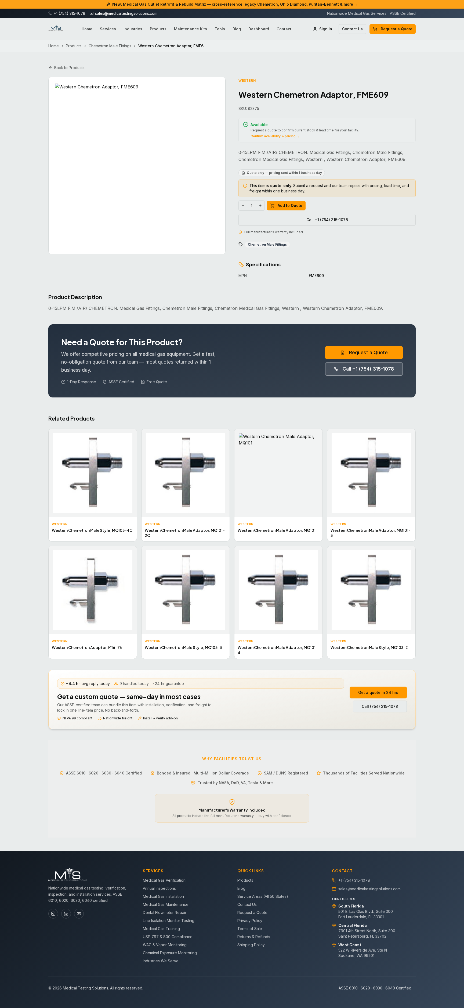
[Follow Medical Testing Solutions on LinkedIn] (66, 914)
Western (247, 80)
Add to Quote (290, 205)
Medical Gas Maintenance (166, 904)
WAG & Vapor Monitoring (165, 944)
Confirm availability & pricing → (275, 136)
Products (158, 29)
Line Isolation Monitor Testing (168, 920)
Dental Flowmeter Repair (164, 912)
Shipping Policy (251, 944)
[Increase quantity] (260, 205)
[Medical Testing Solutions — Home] (55, 29)
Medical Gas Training (161, 928)
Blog (237, 29)
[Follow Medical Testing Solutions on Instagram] (53, 914)
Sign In (325, 29)
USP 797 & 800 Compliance (168, 936)
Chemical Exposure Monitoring (170, 952)
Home (87, 29)
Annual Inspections (159, 888)
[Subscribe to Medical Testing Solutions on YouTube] (79, 914)
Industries (133, 29)
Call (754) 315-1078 (380, 706)
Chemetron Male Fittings (110, 46)
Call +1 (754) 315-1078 (327, 219)
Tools (220, 29)
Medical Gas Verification (164, 880)
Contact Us (352, 29)
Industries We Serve (161, 961)
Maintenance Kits (190, 29)
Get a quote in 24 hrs (378, 692)
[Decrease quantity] (243, 205)
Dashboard (258, 29)
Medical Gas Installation (163, 896)
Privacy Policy (249, 920)
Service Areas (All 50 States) (262, 896)
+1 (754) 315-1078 (354, 880)
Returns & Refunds (253, 936)
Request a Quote (396, 29)
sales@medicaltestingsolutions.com (369, 889)
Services (108, 29)
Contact (284, 29)
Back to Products (69, 67)
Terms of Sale (249, 928)
